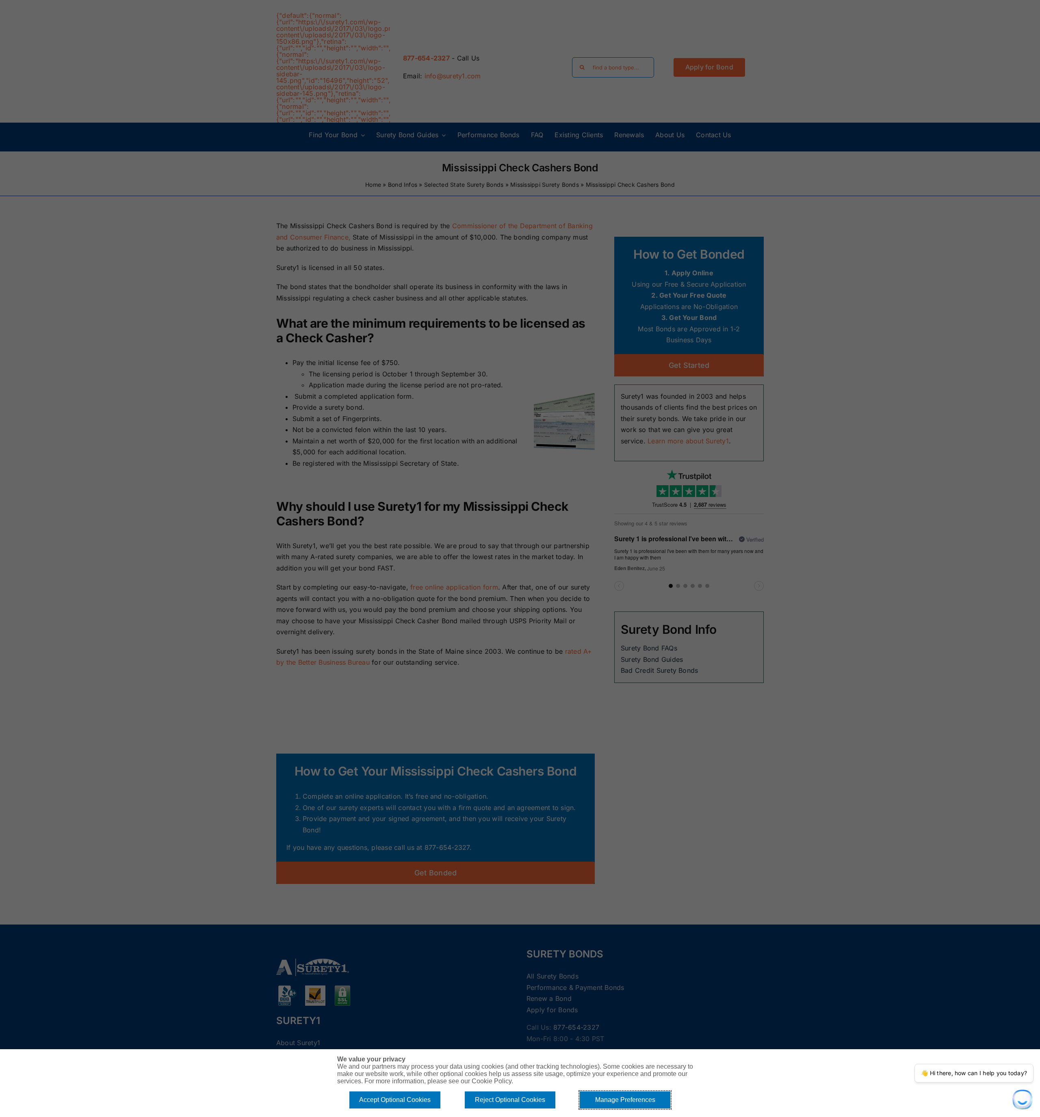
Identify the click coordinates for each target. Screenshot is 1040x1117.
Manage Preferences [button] (625, 1099)
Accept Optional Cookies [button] (395, 1099)
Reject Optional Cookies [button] (510, 1099)
